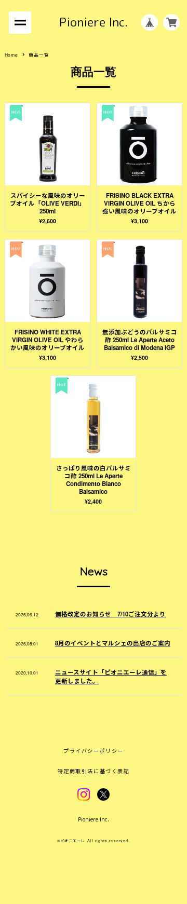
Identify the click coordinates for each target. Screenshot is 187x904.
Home (11, 54)
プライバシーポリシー (93, 750)
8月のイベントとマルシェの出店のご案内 (112, 643)
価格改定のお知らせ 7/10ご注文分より (110, 614)
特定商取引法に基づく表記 (93, 771)
